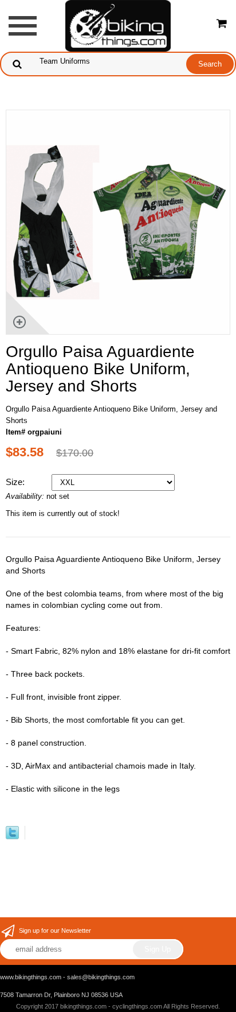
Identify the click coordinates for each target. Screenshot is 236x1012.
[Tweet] (12, 836)
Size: (16, 482)
